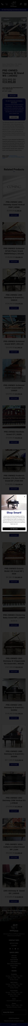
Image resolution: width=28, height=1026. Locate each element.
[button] (24, 496)
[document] (14, 513)
